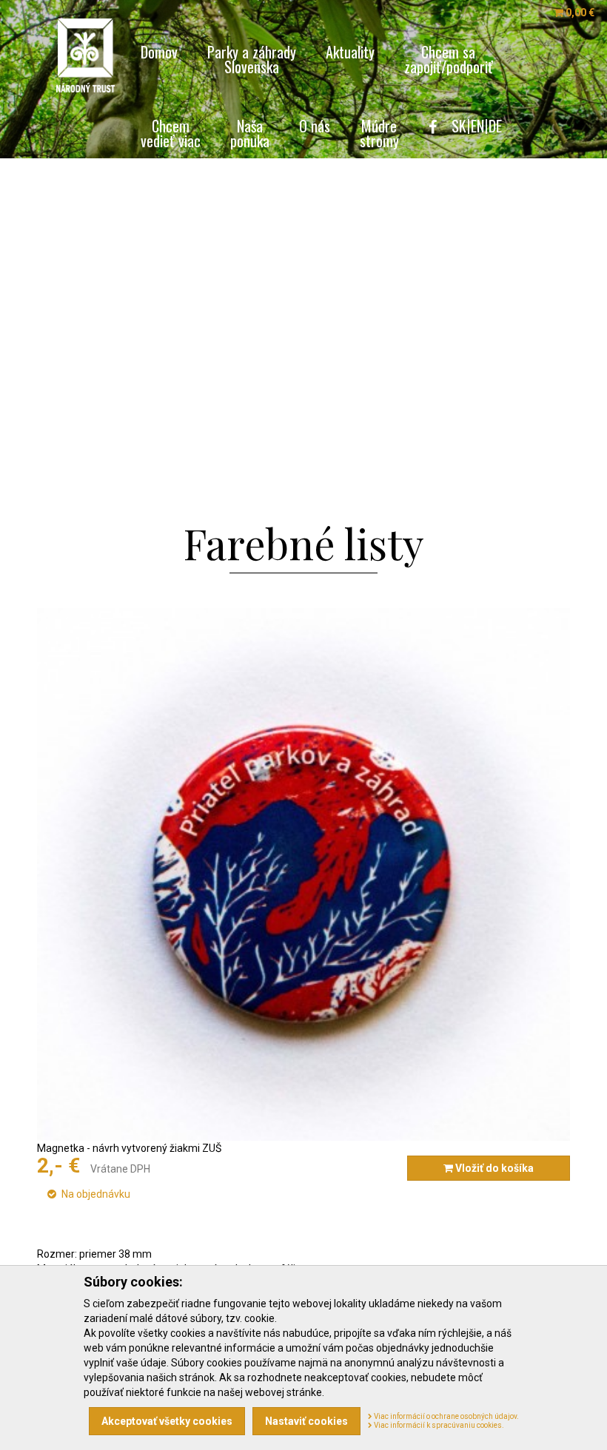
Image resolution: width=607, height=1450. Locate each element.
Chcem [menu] (171, 131)
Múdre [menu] (379, 131)
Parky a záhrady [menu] (251, 57)
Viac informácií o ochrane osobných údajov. (445, 1416)
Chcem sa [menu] (448, 57)
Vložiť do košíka (493, 1168)
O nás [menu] (314, 124)
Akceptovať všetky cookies (166, 1421)
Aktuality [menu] (350, 50)
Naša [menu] (249, 131)
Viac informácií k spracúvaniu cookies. (438, 1425)
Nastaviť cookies (306, 1421)
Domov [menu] (159, 50)
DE (495, 126)
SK (459, 126)
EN (477, 126)
